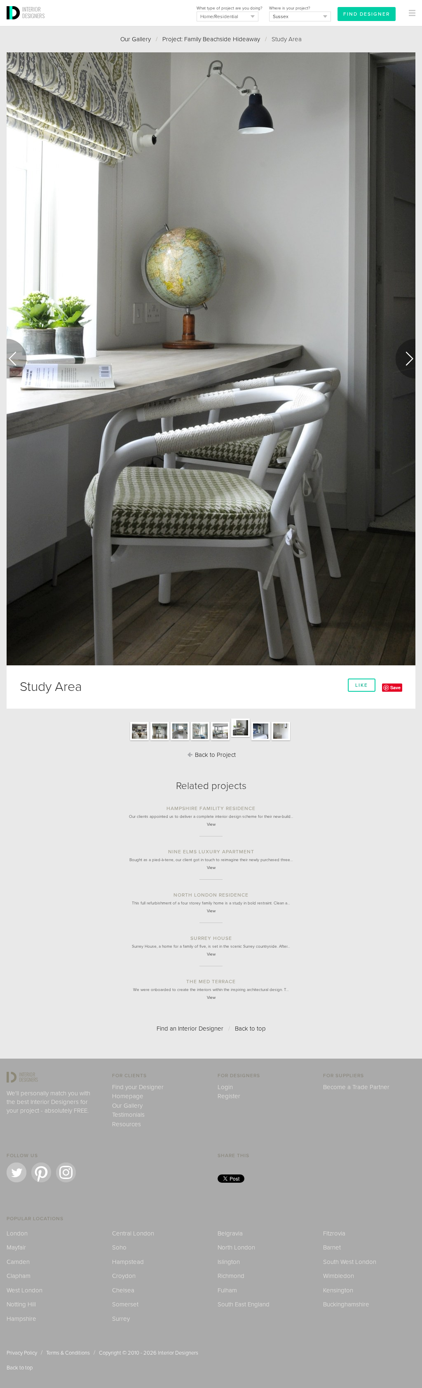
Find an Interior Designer (190, 1028)
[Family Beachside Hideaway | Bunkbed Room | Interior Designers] (200, 740)
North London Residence (211, 895)
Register (229, 1096)
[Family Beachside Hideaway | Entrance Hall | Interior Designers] (281, 740)
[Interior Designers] (14, 23)
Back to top (250, 1028)
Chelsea (123, 1290)
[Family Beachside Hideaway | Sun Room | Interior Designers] (220, 740)
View (211, 824)
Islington (229, 1262)
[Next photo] (405, 358)
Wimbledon (338, 1276)
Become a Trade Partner (356, 1087)
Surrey (121, 1318)
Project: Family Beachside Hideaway (211, 39)
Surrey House (211, 938)
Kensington (338, 1290)
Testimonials (128, 1114)
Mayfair (16, 1247)
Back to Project (214, 755)
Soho (119, 1247)
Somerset (125, 1304)
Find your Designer (138, 1087)
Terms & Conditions (68, 1353)
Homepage (127, 1096)
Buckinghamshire (346, 1304)
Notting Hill (21, 1304)
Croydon (124, 1276)
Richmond (231, 1276)
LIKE (361, 685)
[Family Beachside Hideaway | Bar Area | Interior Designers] (159, 740)
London (17, 1233)
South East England (244, 1304)
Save (395, 687)
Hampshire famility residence (211, 808)
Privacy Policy (22, 1353)
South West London (349, 1262)
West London (24, 1290)
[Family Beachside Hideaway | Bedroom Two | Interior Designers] (260, 740)
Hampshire (21, 1318)
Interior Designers (178, 1353)
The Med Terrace (211, 981)
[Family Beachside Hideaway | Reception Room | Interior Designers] (139, 740)
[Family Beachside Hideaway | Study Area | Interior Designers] (240, 736)
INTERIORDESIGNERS (33, 12)
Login (225, 1087)
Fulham (227, 1290)
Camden (18, 1262)
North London (236, 1247)
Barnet (332, 1247)
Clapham (18, 1276)
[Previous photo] (16, 358)
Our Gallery (135, 39)
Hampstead (128, 1262)
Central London (133, 1233)
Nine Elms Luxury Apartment (211, 852)
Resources (126, 1124)
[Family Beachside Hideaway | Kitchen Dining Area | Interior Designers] (180, 740)
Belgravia (230, 1233)
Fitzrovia (334, 1233)
